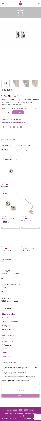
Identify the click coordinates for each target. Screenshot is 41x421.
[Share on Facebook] (7, 127)
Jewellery (20, 10)
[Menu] (2, 3)
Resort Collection (24, 145)
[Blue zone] (10, 172)
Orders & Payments (8, 318)
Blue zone (4, 184)
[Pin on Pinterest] (17, 127)
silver (23, 123)
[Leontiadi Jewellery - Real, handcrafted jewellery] (20, 3)
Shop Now (18, 112)
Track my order (7, 349)
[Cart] (39, 3)
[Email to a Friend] (14, 127)
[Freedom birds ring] (30, 236)
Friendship (24, 218)
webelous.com (8, 418)
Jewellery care (7, 341)
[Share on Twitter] (10, 127)
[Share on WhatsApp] (3, 127)
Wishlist (4, 353)
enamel (7, 123)
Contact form (6, 287)
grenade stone (16, 123)
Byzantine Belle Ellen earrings (8, 219)
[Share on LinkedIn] (21, 127)
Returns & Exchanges (9, 322)
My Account (6, 345)
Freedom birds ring (27, 248)
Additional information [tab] (8, 139)
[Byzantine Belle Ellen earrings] (10, 206)
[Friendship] (30, 206)
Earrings (18, 119)
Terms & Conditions (9, 329)
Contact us (5, 356)
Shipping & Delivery (8, 314)
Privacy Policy (6, 326)
